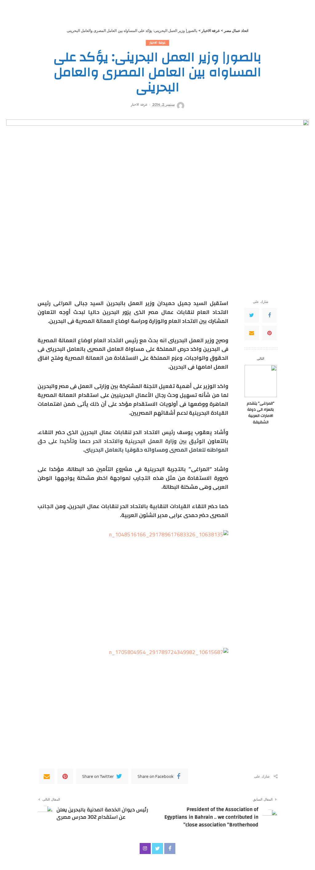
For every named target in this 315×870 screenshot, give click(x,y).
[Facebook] (269, 315)
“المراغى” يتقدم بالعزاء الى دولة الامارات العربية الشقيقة (260, 412)
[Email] (251, 333)
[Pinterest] (269, 333)
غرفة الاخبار (157, 43)
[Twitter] (251, 315)
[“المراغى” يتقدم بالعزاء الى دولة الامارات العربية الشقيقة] (261, 381)
